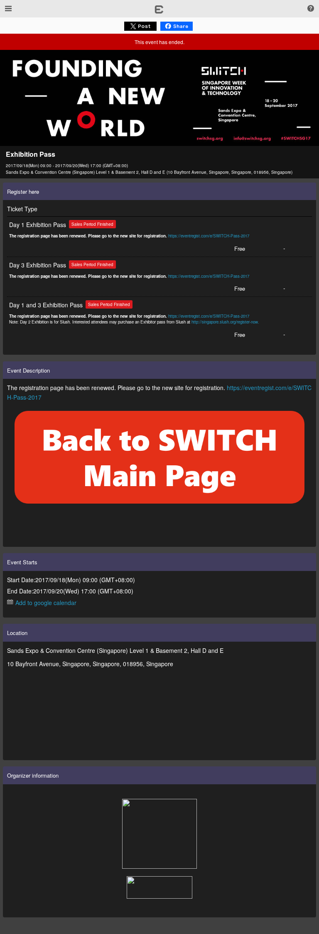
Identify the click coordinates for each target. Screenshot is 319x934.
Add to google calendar (45, 602)
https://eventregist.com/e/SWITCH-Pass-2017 (208, 236)
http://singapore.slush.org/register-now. (225, 322)
